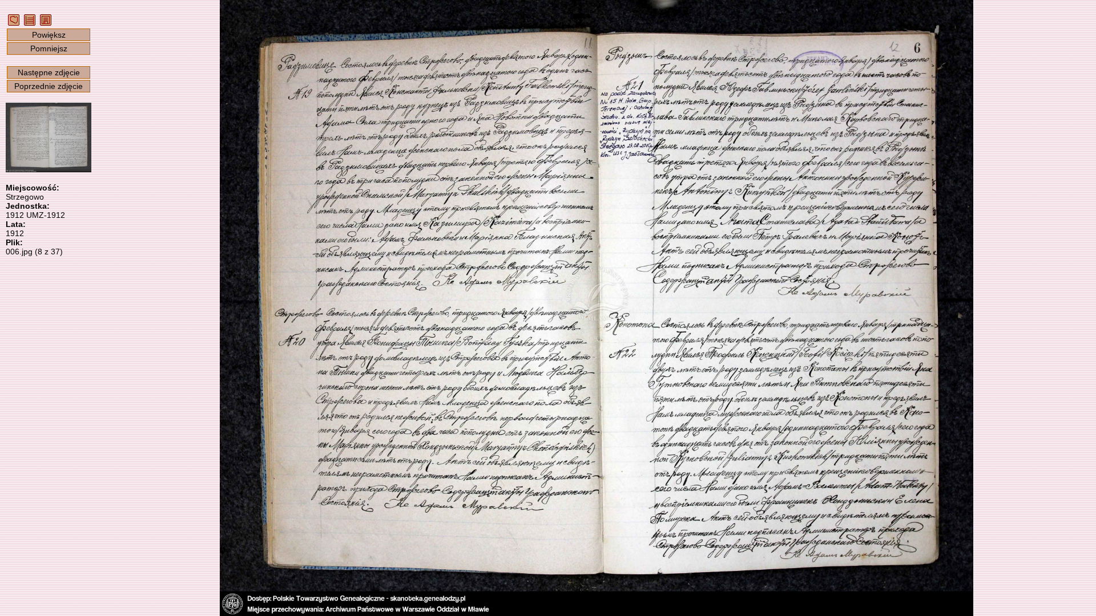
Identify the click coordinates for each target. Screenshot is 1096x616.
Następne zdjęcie (49, 72)
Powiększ (49, 34)
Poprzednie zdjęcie (48, 86)
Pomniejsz (48, 48)
